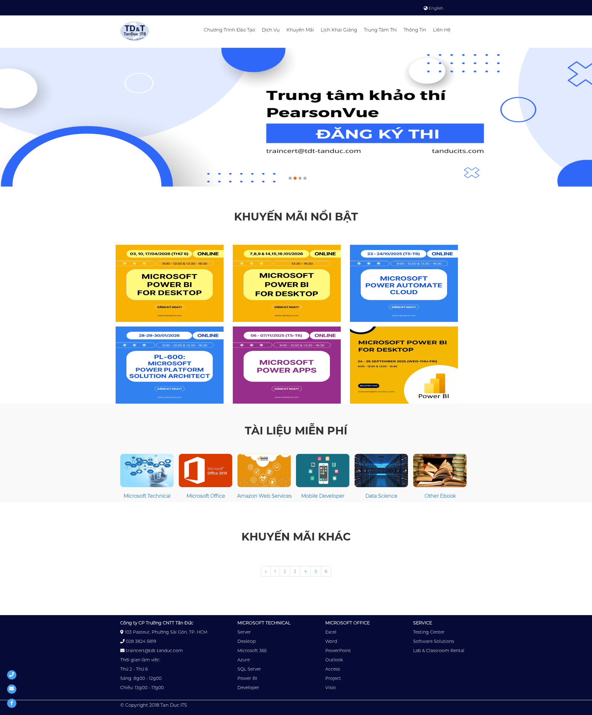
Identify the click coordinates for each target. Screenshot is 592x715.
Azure (243, 660)
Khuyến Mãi (300, 30)
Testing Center (429, 632)
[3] (303, 176)
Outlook (334, 660)
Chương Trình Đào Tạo (229, 30)
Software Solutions (433, 641)
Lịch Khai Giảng (339, 30)
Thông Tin (415, 30)
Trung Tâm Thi (380, 30)
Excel (330, 632)
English (435, 8)
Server (244, 632)
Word (331, 641)
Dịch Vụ (271, 30)
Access (332, 669)
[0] (288, 176)
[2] (298, 176)
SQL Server (249, 669)
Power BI (247, 678)
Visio (330, 687)
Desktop (246, 641)
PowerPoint (338, 650)
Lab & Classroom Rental (438, 650)
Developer (248, 687)
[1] (293, 176)
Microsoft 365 (252, 650)
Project (333, 678)
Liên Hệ (441, 30)
